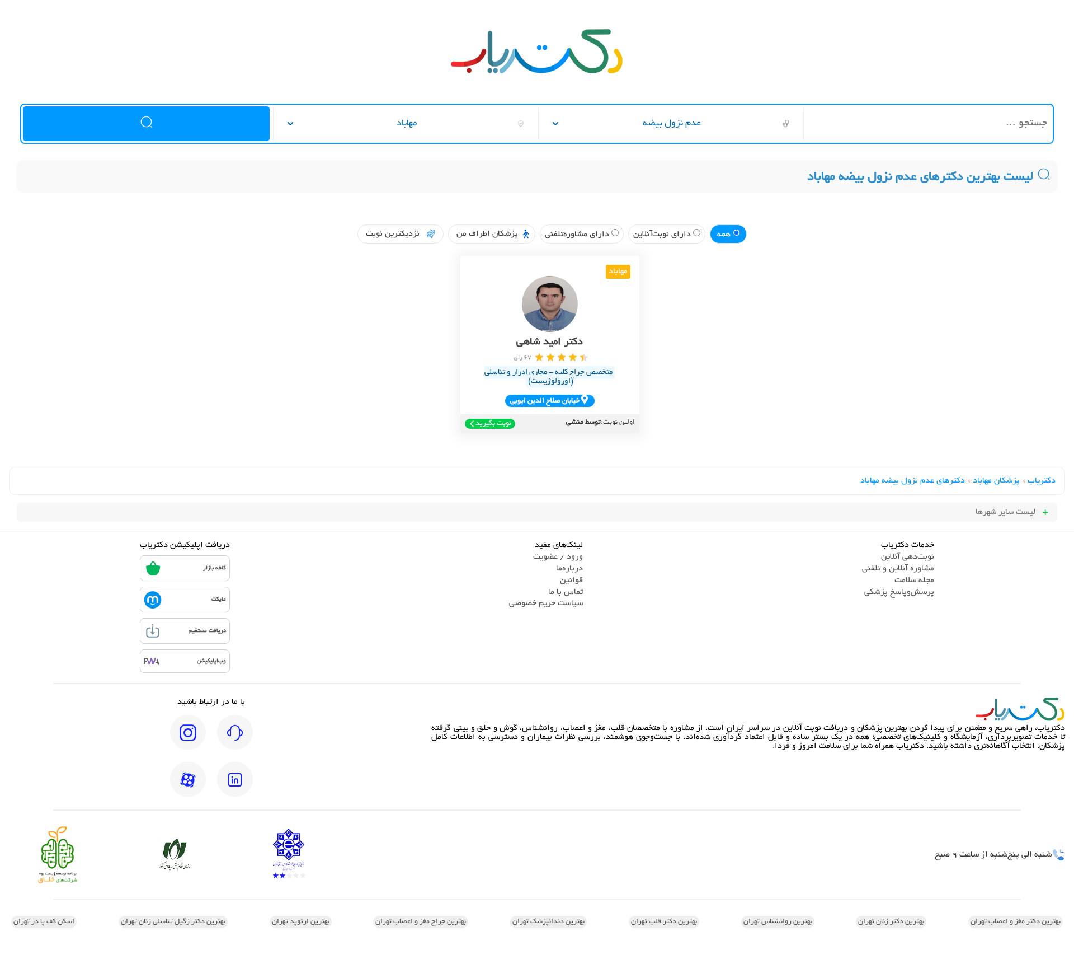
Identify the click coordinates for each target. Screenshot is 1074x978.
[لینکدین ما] (235, 787)
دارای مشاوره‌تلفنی (578, 234)
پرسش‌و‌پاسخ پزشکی (899, 592)
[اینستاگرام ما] (188, 740)
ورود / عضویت (558, 557)
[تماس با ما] (235, 740)
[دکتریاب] (537, 72)
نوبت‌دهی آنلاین (907, 557)
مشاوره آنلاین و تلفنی (898, 568)
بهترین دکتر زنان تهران (891, 922)
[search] (146, 123)
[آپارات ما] (188, 787)
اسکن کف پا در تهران (43, 922)
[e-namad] (288, 854)
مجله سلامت (914, 580)
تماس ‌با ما (565, 592)
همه (725, 234)
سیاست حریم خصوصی (546, 603)
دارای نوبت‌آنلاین (663, 234)
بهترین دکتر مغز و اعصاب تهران (1016, 922)
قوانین (571, 580)
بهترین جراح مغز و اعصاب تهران (420, 922)
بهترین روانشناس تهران (777, 922)
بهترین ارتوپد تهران (300, 922)
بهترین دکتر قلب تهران (664, 922)
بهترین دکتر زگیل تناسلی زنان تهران (173, 922)
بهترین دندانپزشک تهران (548, 922)
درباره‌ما (569, 568)
